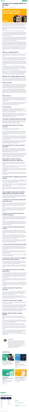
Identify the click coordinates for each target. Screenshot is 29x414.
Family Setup (14, 183)
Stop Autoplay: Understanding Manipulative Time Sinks (7, 378)
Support (2, 402)
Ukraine (1, 406)
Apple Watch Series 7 (7, 71)
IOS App (9, 402)
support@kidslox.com (6, 395)
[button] (20, 405)
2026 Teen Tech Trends (6, 361)
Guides (1, 405)
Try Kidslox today (12, 333)
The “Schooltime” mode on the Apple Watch (9, 291)
